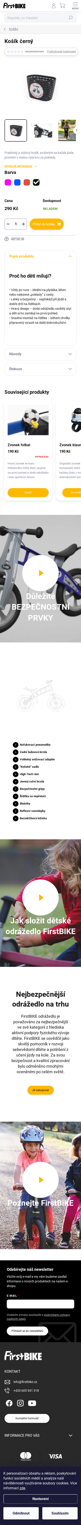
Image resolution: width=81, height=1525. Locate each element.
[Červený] (26, 182)
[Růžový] (7, 182)
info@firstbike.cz (25, 1382)
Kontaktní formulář (27, 1418)
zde (22, 1488)
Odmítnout (21, 1513)
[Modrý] (17, 182)
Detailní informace (18, 166)
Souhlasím (60, 1513)
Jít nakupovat (40, 1090)
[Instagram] (20, 1402)
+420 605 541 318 (26, 1390)
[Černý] (36, 182)
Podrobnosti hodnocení (61, 51)
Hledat (71, 17)
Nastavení (40, 1499)
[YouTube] (32, 1402)
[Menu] (75, 5)
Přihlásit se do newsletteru (27, 1331)
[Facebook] (8, 1402)
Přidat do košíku (44, 224)
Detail (28, 492)
